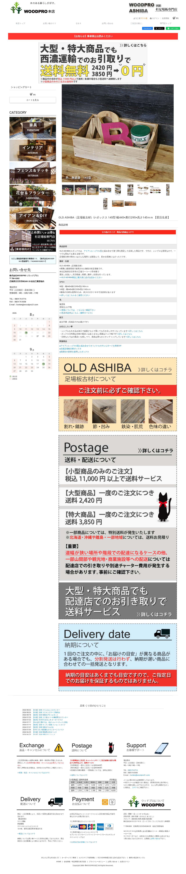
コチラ (134, 787)
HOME (58, 862)
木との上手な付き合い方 (50, 858)
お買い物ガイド (49, 23)
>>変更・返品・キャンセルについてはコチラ (33, 773)
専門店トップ (165, 23)
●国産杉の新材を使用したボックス (74, 352)
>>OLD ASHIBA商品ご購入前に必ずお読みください (80, 277)
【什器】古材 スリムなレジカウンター (46, 710)
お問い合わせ (107, 23)
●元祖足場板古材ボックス (70, 349)
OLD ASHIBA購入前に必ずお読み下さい (112, 858)
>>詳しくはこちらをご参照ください (74, 295)
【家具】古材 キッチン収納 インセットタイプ (48, 725)
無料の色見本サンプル (137, 858)
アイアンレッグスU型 (93, 251)
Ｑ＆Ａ (78, 23)
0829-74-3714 (132, 770)
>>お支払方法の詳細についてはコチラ (83, 842)
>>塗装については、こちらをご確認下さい (77, 310)
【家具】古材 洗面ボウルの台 (43, 727)
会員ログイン (125, 862)
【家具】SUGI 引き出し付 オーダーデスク (47, 720)
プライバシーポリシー (97, 862)
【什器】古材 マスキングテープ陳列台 (46, 712)
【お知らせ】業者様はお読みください (93, 36)
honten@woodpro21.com (140, 775)
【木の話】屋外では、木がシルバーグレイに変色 (50, 722)
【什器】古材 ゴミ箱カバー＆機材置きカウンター (50, 717)
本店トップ (20, 23)
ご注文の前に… (136, 23)
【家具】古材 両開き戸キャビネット (45, 715)
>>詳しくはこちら (135, 331)
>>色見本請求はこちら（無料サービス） (76, 313)
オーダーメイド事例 (69, 858)
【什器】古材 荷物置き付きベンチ (44, 732)
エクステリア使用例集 (87, 858)
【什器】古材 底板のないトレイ (43, 735)
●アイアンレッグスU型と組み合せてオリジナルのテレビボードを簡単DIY (90, 346)
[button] (65, 133)
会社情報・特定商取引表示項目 (75, 862)
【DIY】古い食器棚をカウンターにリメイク (48, 730)
